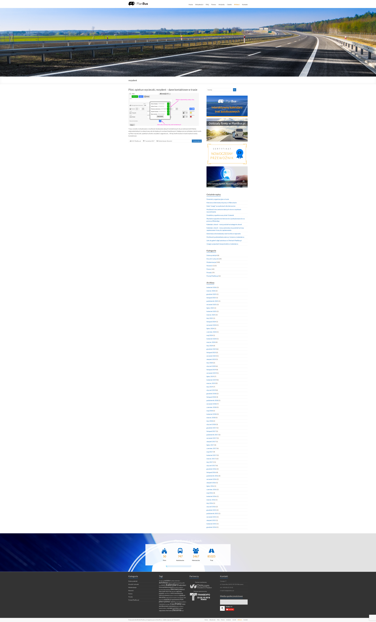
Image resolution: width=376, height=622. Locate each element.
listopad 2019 (211, 369)
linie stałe (162, 591)
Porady (209, 272)
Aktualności (199, 4)
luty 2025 (210, 318)
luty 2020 (210, 363)
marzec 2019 (211, 383)
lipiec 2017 (210, 445)
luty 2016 (210, 503)
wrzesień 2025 (211, 304)
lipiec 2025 (210, 308)
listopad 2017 (211, 431)
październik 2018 (212, 400)
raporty (173, 602)
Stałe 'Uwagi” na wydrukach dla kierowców (221, 206)
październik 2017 (212, 435)
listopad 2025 (211, 298)
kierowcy (175, 589)
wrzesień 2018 (211, 404)
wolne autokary (179, 606)
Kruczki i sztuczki (212, 259)
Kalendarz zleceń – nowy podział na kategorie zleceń (224, 224)
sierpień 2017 (211, 441)
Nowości (169, 141)
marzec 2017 (211, 459)
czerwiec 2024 (211, 332)
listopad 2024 (211, 322)
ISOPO (163, 585)
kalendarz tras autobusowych (172, 586)
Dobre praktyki (212, 255)
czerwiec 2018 (211, 407)
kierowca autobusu (178, 587)
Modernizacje (162, 141)
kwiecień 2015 (211, 524)
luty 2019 (210, 387)
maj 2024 (210, 335)
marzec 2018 (211, 417)
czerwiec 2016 (211, 489)
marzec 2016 (211, 500)
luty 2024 (210, 345)
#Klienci (237, 4)
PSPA (181, 599)
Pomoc (213, 4)
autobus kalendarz (175, 580)
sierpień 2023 (211, 359)
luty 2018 (210, 421)
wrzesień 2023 (211, 356)
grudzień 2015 (211, 510)
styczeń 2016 (211, 506)
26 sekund (161, 580)
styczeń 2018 (211, 424)
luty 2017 (210, 462)
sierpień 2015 (211, 520)
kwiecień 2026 (211, 287)
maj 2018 (210, 411)
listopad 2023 (211, 352)
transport (167, 604)
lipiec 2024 (210, 328)
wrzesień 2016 (211, 479)
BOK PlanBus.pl (136, 141)
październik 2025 (212, 301)
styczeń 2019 (211, 390)
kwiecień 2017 (211, 455)
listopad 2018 (211, 397)
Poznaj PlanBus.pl (212, 276)
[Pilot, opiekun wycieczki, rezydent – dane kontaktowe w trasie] (163, 94)
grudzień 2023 (211, 349)
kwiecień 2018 (211, 414)
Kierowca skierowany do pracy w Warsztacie (222, 202)
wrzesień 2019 (211, 373)
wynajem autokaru (173, 608)
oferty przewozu (164, 595)
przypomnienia (174, 599)
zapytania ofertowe (165, 610)
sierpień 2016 (211, 483)
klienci (182, 589)
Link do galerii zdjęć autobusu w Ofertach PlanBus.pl (224, 240)
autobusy (163, 582)
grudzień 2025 (211, 294)
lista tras (168, 591)
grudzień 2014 (211, 527)
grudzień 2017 (211, 428)
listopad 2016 (211, 472)
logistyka (174, 591)
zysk (183, 610)
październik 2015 (212, 513)
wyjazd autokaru (163, 608)
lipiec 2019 (210, 376)
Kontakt (245, 4)
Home (191, 4)
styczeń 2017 (211, 465)
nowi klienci (167, 593)
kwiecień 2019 (211, 380)
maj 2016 (210, 493)
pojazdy (167, 599)
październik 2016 (212, 476)
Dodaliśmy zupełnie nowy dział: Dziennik (220, 215)
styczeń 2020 (211, 366)
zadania (181, 608)
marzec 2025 (211, 315)
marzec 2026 (211, 291)
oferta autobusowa (176, 593)
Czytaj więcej (197, 141)
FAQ (207, 4)
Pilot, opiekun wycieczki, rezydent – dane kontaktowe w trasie (162, 89)
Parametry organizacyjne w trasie (218, 199)
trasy (178, 603)
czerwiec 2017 (211, 448)
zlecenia (176, 610)
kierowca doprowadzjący (164, 589)
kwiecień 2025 (211, 311)
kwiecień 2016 (211, 496)
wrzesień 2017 (211, 438)
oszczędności (180, 597)
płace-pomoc (164, 601)
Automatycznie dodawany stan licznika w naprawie (224, 234)
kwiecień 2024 (211, 339)
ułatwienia (172, 606)
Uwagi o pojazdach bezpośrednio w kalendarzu (222, 244)
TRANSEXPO (162, 604)
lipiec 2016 (210, 486)
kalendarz (172, 584)
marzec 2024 (211, 342)
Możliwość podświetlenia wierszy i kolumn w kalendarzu (225, 237)
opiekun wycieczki (174, 595)
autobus (167, 580)
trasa (172, 604)
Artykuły (222, 4)
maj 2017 (210, 452)
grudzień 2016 (211, 469)
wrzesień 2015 (211, 517)
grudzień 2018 (211, 393)
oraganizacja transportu (171, 597)
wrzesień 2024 (211, 325)
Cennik (229, 4)
